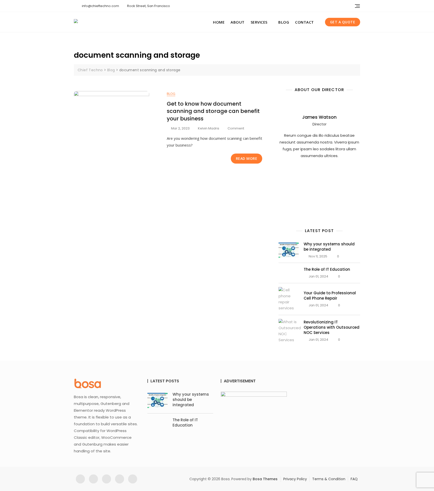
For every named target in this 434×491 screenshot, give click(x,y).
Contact (304, 22)
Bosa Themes (265, 478)
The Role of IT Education (327, 269)
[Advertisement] (320, 183)
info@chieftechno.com (100, 6)
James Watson (319, 117)
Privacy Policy (295, 478)
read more (246, 158)
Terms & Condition (328, 478)
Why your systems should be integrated (329, 246)
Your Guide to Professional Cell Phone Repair (330, 295)
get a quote (342, 22)
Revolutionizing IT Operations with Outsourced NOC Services (331, 327)
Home (219, 22)
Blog (283, 22)
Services (259, 22)
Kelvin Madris (208, 128)
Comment (236, 128)
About (238, 22)
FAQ (354, 478)
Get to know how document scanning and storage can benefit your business (213, 111)
